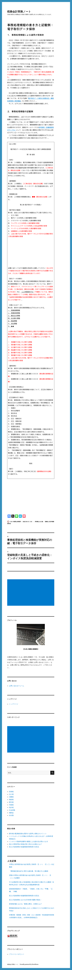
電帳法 (47, 521)
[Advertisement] (31, 254)
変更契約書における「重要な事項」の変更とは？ (25, 904)
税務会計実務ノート (19, 11)
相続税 (11, 799)
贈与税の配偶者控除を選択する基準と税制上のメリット (28, 833)
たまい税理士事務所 (15, 521)
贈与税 (11, 802)
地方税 (11, 807)
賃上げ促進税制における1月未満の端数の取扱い (25, 900)
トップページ (13, 704)
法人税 (41, 521)
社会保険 (12, 810)
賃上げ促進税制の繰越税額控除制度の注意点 (24, 847)
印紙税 (11, 805)
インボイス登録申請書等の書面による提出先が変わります (28, 841)
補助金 (11, 813)
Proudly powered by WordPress (29, 964)
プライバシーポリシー (16, 954)
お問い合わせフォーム (16, 686)
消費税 (11, 797)
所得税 (37, 521)
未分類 (11, 815)
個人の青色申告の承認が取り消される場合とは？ (25, 844)
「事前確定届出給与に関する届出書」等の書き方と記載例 (28, 871)
